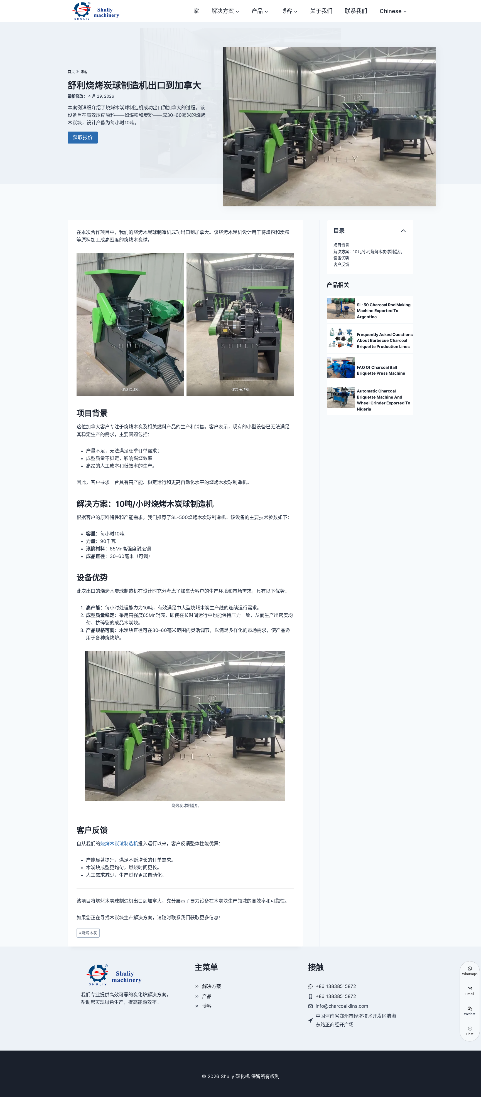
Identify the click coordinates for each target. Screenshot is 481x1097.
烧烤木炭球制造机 (119, 843)
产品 (207, 996)
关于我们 (321, 11)
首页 (71, 71)
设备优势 (341, 258)
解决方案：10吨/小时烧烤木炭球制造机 (367, 251)
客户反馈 (341, 264)
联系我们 (356, 11)
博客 (83, 71)
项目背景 (341, 245)
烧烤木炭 (88, 932)
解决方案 (211, 986)
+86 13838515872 (336, 996)
